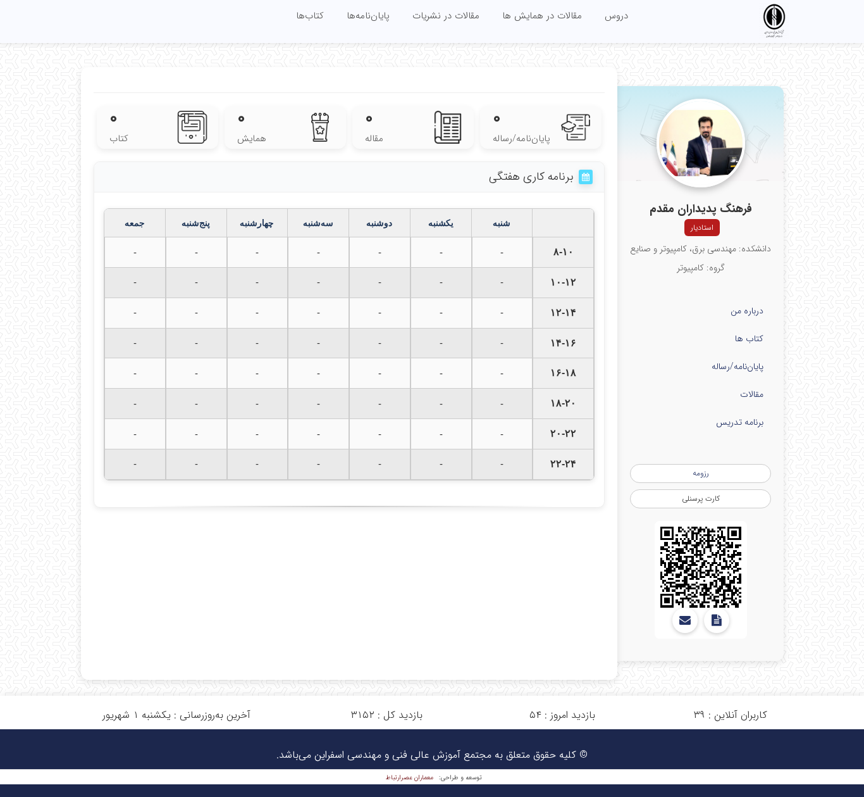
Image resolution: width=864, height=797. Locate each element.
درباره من (747, 311)
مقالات (751, 394)
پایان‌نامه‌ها (368, 15)
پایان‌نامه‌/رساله (737, 366)
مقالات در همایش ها (542, 15)
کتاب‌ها (310, 15)
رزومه (701, 473)
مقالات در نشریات (445, 15)
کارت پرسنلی (701, 499)
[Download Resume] (716, 620)
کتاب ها (749, 339)
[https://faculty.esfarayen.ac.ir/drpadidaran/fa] (700, 567)
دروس (616, 15)
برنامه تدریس (739, 422)
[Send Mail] (685, 620)
